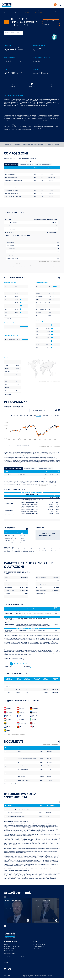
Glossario (36, 948)
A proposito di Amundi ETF (12, 946)
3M (14, 415)
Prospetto (19, 751)
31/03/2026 (49, 765)
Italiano (41, 751)
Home (5, 12)
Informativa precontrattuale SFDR (14, 812)
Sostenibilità (55, 144)
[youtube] (9, 969)
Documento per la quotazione (24, 780)
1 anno (21, 415)
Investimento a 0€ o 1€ (50, 21)
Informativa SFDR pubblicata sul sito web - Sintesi (18, 809)
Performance (17, 144)
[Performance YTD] (40, 49)
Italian (40, 809)
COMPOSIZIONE (8, 144)
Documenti (48, 144)
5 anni (30, 415)
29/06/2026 (49, 758)
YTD (35, 415)
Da (40, 415)
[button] (55, 11)
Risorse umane (8, 951)
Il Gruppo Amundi (9, 948)
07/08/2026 (49, 751)
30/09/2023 (49, 773)
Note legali (50, 975)
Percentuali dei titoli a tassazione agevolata (27, 758)
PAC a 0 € (46, 24)
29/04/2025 (48, 809)
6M (17, 415)
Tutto (38, 415)
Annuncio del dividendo (22, 769)
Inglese (41, 765)
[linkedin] (5, 969)
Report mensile (20, 755)
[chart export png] (59, 410)
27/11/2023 (49, 769)
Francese (42, 776)
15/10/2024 (48, 812)
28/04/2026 (49, 762)
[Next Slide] (5, 926)
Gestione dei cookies (26, 976)
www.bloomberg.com (52, 232)
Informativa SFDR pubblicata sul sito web (16, 816)
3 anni (26, 415)
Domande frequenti (39, 946)
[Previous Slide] (5, 897)
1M (11, 415)
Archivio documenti (39, 944)
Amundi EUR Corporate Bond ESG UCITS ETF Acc (33, 12)
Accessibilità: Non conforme (40, 975)
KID (18, 762)
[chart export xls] (56, 410)
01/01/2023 (48, 816)
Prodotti (10, 12)
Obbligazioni (17, 12)
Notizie (6, 944)
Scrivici (6, 962)
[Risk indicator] (23, 659)
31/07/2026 (49, 755)
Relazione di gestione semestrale (24, 765)
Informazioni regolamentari (28, 975)
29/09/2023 (49, 776)
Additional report (21, 776)
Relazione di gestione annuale (24, 773)
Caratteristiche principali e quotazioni (32, 144)
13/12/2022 (49, 780)
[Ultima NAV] (15, 49)
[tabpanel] (17, 910)
